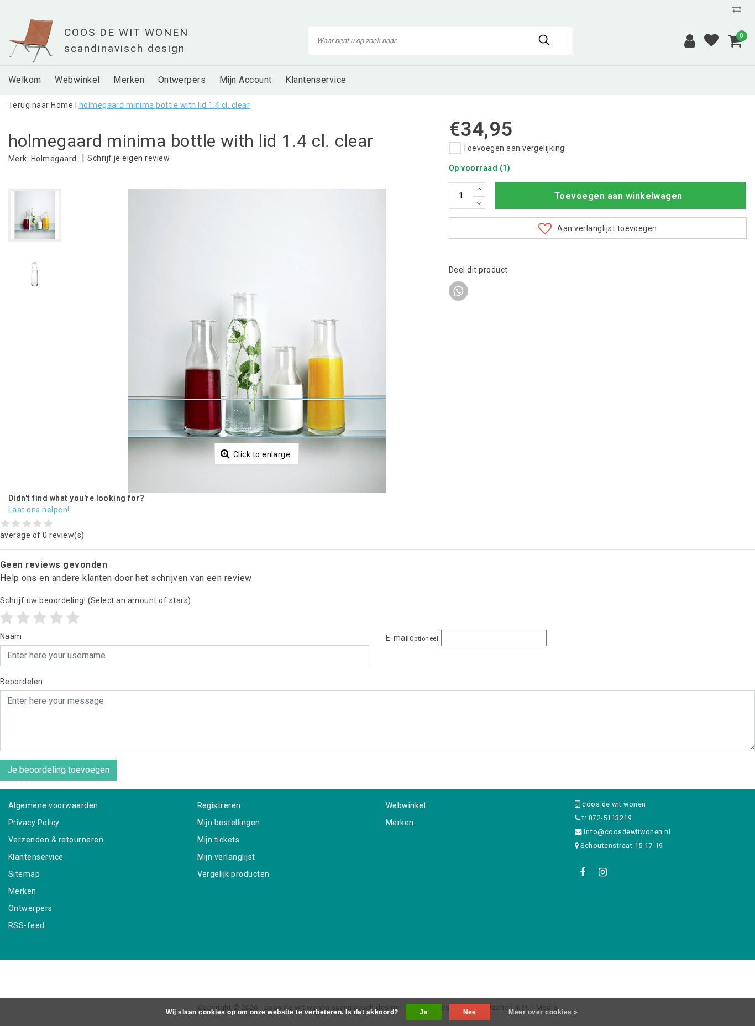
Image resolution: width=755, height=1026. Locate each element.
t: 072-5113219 (606, 818)
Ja (424, 1012)
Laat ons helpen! (39, 509)
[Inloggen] (689, 41)
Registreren (219, 805)
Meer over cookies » (543, 1012)
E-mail (412, 638)
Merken (22, 891)
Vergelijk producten (233, 874)
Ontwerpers (30, 908)
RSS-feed (26, 925)
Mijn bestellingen (228, 822)
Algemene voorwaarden (53, 805)
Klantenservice (36, 856)
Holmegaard (54, 158)
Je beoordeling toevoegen (58, 770)
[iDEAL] (343, 974)
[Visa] (414, 974)
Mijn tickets (218, 839)
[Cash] (307, 974)
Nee (469, 1012)
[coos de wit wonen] (30, 41)
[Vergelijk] (739, 9)
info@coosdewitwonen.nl (627, 832)
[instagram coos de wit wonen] (603, 872)
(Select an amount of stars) (95, 600)
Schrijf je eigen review (128, 158)
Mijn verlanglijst (226, 856)
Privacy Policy (34, 822)
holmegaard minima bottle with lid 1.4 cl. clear (164, 105)
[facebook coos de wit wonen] (583, 872)
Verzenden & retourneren (55, 839)
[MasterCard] (378, 974)
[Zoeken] (545, 40)
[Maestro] (448, 974)
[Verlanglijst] (711, 41)
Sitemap (24, 874)
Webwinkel (406, 805)
